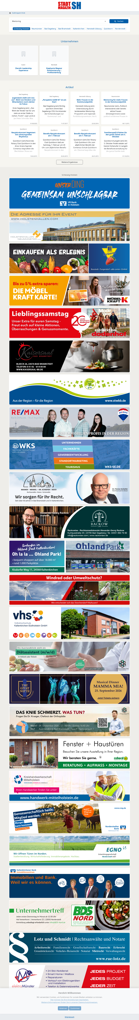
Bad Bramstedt (64, 28)
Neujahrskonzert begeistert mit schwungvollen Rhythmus (23, 134)
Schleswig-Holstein (21, 28)
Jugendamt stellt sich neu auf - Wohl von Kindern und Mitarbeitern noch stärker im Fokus (23, 101)
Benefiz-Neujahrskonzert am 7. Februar (54, 134)
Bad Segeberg (50, 28)
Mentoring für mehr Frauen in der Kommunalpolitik (116, 101)
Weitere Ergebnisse (70, 162)
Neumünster (37, 28)
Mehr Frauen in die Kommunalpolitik (85, 101)
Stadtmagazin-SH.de (18, 13)
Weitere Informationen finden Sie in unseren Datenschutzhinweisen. (69, 1002)
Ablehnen (63, 1008)
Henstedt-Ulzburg (94, 28)
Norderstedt (120, 28)
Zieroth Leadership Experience (23, 69)
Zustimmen (75, 1008)
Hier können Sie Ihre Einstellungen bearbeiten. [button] (69, 1000)
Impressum (69, 1017)
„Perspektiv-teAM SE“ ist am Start (54, 101)
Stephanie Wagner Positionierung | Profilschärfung (54, 70)
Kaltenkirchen (78, 28)
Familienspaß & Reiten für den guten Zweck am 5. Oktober (115, 134)
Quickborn (108, 28)
